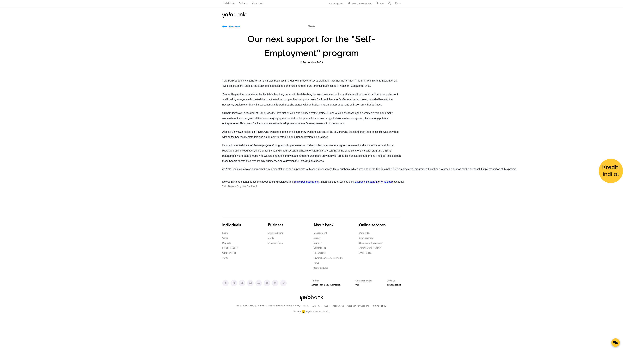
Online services (372, 225)
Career (316, 238)
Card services (229, 253)
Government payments (370, 243)
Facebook (359, 181)
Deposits (226, 243)
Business (243, 3)
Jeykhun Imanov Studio (317, 312)
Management (320, 233)
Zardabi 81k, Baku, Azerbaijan (326, 285)
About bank (258, 3)
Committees (319, 248)
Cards (225, 238)
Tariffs (225, 258)
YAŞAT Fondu (379, 306)
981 (382, 3)
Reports (317, 243)
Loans (225, 233)
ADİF (326, 306)
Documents (319, 253)
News (316, 263)
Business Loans (275, 233)
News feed (234, 27)
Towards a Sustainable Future (328, 258)
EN (396, 3)
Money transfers (230, 248)
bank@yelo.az (394, 285)
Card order (364, 233)
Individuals (228, 3)
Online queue (336, 3)
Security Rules (320, 268)
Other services (275, 243)
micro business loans (306, 181)
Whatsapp (387, 181)
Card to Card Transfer (370, 248)
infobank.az (338, 306)
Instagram (372, 181)
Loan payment (366, 238)
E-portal (317, 306)
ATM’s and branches (362, 3)
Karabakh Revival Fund (358, 306)
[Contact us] (615, 342)
